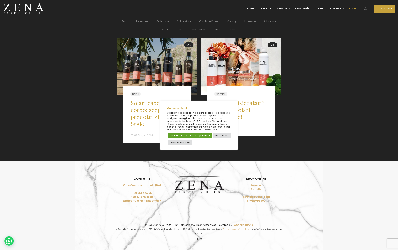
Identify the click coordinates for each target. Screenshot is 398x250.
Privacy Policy (256, 201)
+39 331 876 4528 (142, 197)
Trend (217, 29)
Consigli (232, 21)
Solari (165, 29)
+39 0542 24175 (142, 193)
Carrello (256, 189)
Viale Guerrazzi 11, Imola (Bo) (142, 185)
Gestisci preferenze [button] (180, 142)
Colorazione (184, 21)
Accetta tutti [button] (176, 135)
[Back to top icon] (383, 243)
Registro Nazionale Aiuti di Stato (236, 229)
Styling (180, 29)
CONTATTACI (384, 8)
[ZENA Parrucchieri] (23, 8)
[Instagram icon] (200, 238)
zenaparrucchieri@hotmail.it (141, 201)
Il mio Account (256, 185)
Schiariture (270, 21)
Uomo (232, 29)
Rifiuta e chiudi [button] (222, 135)
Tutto (125, 21)
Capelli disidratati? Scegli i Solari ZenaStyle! (239, 109)
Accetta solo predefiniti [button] (198, 135)
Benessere (142, 21)
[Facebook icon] (197, 238)
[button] (9, 241)
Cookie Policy (209, 129)
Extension (250, 21)
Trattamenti (199, 29)
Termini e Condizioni (256, 197)
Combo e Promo (209, 21)
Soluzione (243, 225)
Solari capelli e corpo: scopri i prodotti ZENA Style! (150, 113)
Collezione (162, 21)
